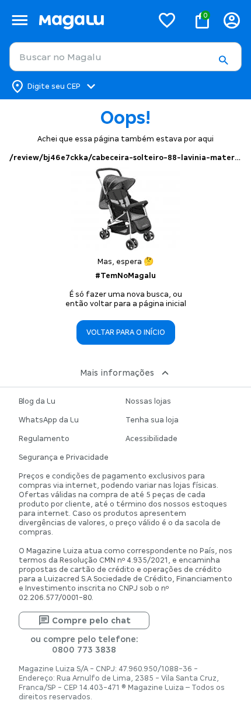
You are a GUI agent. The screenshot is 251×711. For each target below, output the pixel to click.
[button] (223, 60)
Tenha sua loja (152, 420)
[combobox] (125, 56)
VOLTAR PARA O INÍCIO (125, 332)
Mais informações (117, 372)
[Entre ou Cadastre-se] (232, 20)
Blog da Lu (37, 401)
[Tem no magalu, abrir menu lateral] (19, 20)
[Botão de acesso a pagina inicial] (90, 20)
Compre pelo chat (91, 620)
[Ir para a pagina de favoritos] (167, 20)
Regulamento (44, 439)
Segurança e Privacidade (64, 457)
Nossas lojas (148, 401)
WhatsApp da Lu (49, 420)
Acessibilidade (151, 439)
